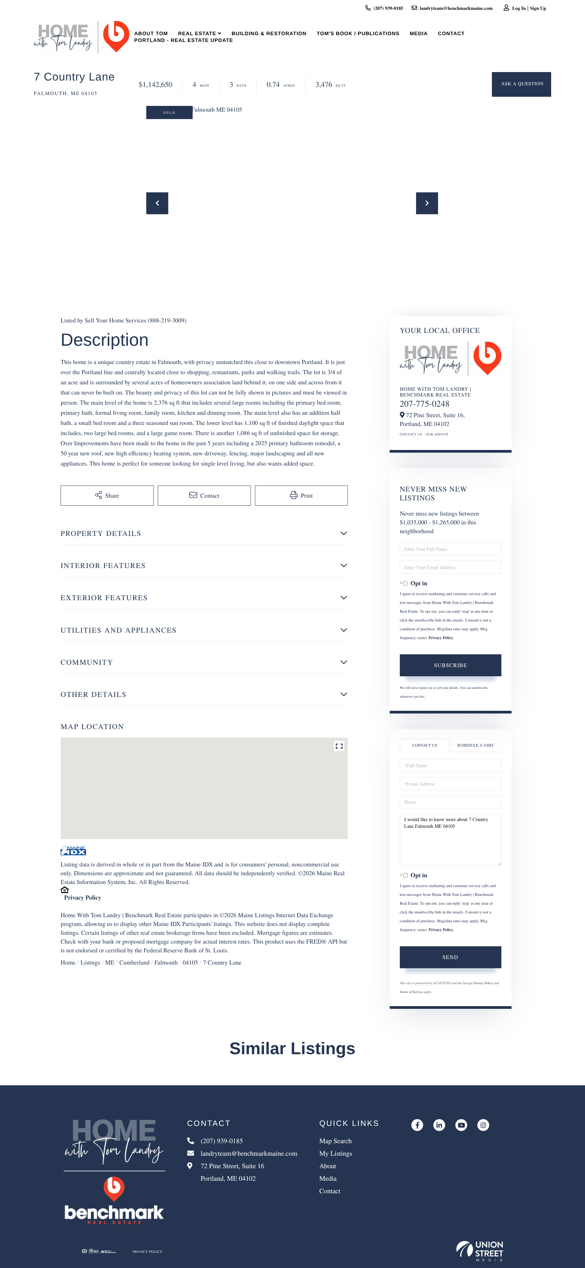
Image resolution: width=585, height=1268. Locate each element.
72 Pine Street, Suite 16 (231, 1172)
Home (68, 962)
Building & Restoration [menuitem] (269, 34)
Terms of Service (411, 991)
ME (109, 962)
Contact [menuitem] (451, 34)
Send (450, 956)
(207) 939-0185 (388, 8)
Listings (90, 962)
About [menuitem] (327, 1165)
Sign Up (538, 8)
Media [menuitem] (419, 34)
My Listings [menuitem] (335, 1153)
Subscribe (450, 665)
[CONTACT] (521, 84)
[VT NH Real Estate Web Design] (479, 1251)
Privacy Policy (82, 897)
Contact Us (411, 434)
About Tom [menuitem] (151, 34)
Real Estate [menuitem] (197, 34)
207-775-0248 (425, 403)
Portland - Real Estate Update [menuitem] (183, 40)
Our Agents (437, 434)
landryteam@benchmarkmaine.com (456, 8)
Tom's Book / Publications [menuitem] (358, 34)
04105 (190, 962)
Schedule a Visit (475, 745)
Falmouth (165, 962)
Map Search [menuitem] (335, 1140)
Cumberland (135, 962)
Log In (519, 8)
